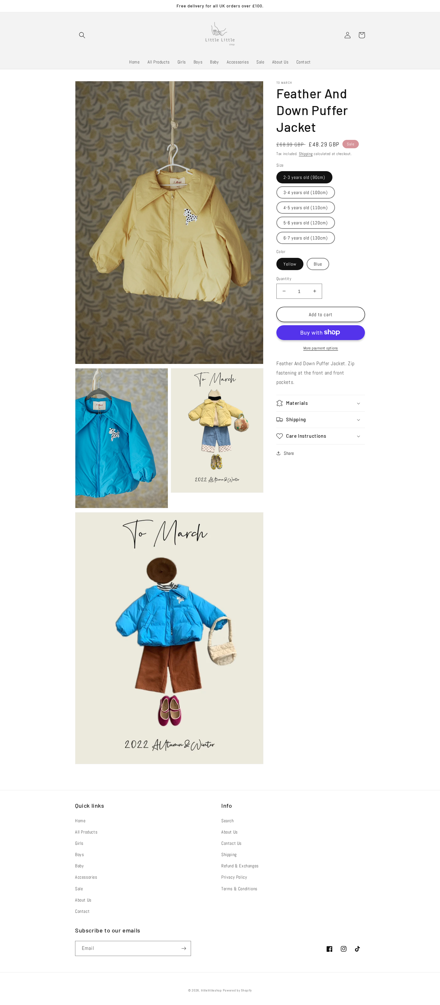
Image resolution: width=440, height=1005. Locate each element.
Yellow (289, 264)
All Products (86, 832)
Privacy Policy (234, 877)
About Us (83, 900)
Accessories (86, 877)
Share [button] (289, 453)
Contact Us (231, 843)
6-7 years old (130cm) (305, 237)
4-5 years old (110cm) (305, 207)
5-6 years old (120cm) (305, 222)
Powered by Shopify (237, 990)
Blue (318, 264)
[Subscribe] (184, 948)
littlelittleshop (211, 990)
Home (80, 821)
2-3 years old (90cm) (304, 177)
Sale (79, 889)
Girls (79, 843)
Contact (82, 911)
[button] (82, 35)
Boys (79, 854)
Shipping (306, 153)
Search (227, 821)
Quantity (283, 278)
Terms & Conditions (239, 889)
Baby (79, 866)
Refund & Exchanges (240, 866)
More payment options (320, 347)
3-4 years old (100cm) (305, 192)
